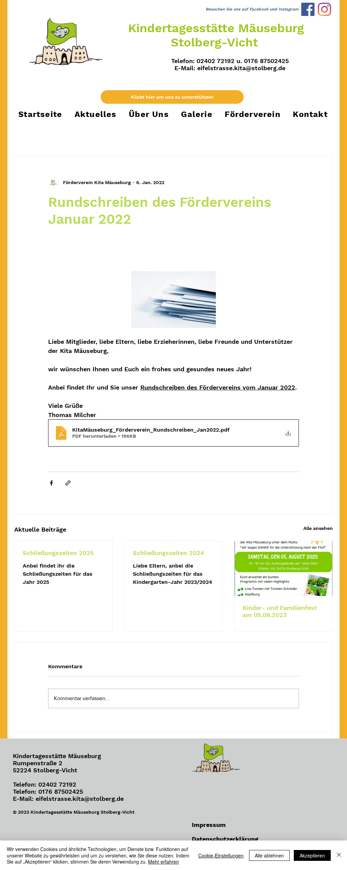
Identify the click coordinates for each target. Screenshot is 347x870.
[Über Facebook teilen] (51, 483)
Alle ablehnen (269, 855)
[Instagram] (324, 9)
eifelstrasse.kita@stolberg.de (241, 68)
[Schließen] (339, 855)
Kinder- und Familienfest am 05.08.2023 (280, 611)
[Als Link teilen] (68, 483)
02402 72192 (57, 784)
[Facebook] (307, 9)
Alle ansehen (318, 528)
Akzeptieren (312, 855)
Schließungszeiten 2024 (168, 552)
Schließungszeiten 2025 (58, 552)
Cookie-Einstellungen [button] (221, 855)
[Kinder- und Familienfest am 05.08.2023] (283, 568)
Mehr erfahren (163, 861)
